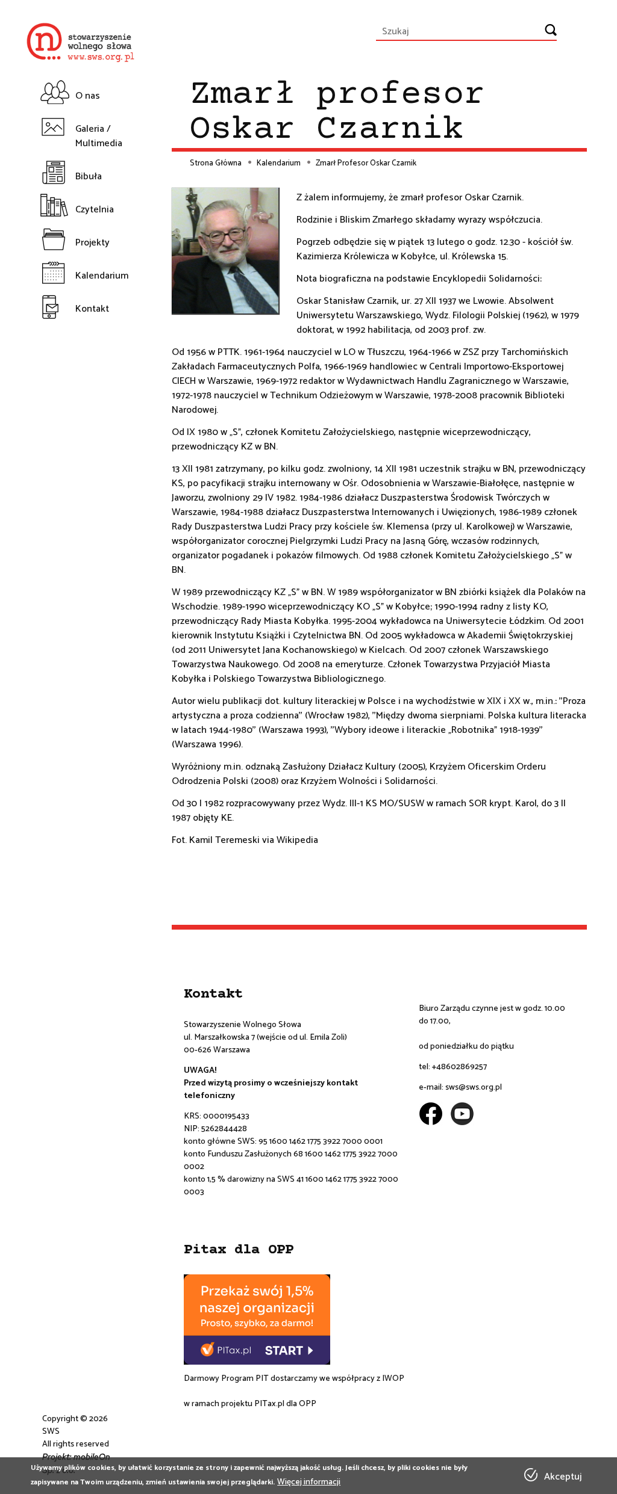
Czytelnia (94, 210)
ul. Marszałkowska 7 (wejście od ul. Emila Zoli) (265, 1038)
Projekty (92, 243)
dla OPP (300, 1404)
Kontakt (92, 309)
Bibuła (88, 176)
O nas (87, 96)
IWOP (393, 1379)
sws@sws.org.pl (473, 1087)
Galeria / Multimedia (98, 136)
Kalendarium (99, 276)
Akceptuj (562, 1477)
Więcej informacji (308, 1482)
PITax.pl (269, 1404)
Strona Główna (216, 164)
